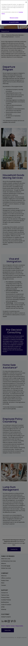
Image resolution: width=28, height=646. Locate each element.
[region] (14, 12)
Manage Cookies (14, 17)
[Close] (26, 2)
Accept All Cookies (14, 22)
